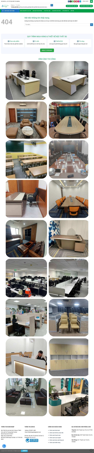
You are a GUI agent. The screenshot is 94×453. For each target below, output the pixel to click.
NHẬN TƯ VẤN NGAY (47, 50)
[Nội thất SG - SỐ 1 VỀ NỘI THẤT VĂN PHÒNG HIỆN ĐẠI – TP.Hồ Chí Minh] (4, 6)
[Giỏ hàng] (91, 1)
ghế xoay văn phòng (23, 7)
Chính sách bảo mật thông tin (56, 440)
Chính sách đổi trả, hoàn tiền (56, 432)
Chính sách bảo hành (54, 430)
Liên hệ (72, 10)
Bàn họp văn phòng (37, 10)
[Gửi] (52, 5)
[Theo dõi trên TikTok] (71, 1)
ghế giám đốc (31, 7)
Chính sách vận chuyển (55, 437)
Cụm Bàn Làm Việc (56, 10)
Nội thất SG (32, 437)
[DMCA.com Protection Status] (24, 450)
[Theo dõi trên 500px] (80, 1)
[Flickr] (78, 1)
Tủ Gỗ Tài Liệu (47, 10)
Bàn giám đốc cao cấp (25, 10)
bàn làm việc (44, 7)
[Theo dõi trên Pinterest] (74, 1)
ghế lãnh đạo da (37, 7)
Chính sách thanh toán (54, 435)
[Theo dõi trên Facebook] (69, 1)
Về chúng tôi (65, 10)
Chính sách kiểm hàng (54, 442)
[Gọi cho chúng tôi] (72, 1)
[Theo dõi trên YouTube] (76, 1)
